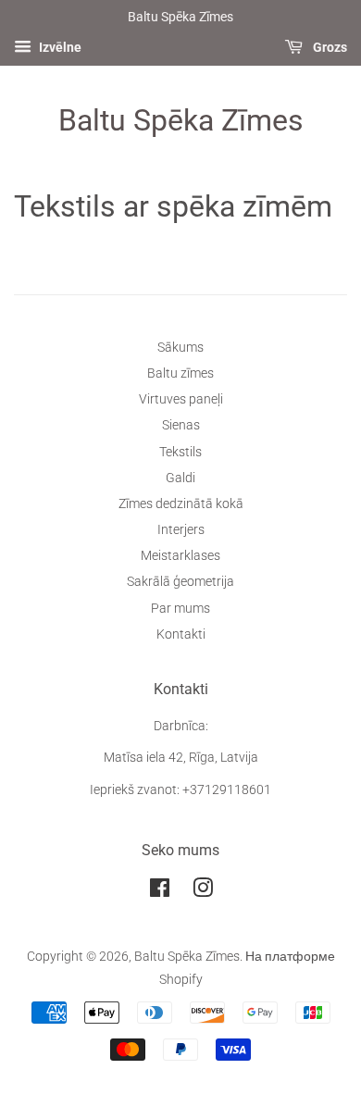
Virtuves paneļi (181, 399)
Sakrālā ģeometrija (180, 582)
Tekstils (180, 452)
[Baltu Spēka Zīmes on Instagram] (203, 892)
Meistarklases (180, 556)
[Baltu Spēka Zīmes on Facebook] (159, 892)
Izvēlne (58, 47)
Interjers (181, 530)
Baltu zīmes (180, 373)
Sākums (180, 347)
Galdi (180, 478)
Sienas (181, 425)
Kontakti (180, 634)
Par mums (180, 608)
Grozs (328, 47)
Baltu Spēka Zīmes (181, 120)
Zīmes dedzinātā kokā (180, 504)
